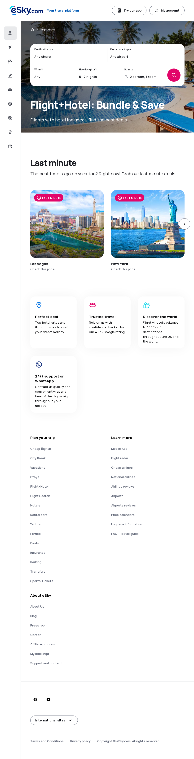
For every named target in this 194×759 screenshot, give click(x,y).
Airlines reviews (123, 486)
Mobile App (119, 448)
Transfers (37, 571)
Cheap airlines (122, 467)
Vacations (37, 467)
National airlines (123, 477)
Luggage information (126, 524)
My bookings (39, 654)
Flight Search (40, 496)
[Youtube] (48, 699)
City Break (38, 458)
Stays (34, 477)
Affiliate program (42, 644)
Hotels (35, 505)
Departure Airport (121, 49)
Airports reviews (123, 505)
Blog (33, 616)
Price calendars (123, 515)
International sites (50, 720)
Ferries (35, 534)
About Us (37, 606)
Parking (35, 562)
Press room (38, 625)
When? (38, 69)
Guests (128, 69)
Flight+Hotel (39, 486)
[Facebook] (35, 699)
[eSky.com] (32, 29)
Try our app (132, 10)
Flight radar (119, 458)
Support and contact (46, 663)
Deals (34, 543)
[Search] (174, 75)
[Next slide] (184, 224)
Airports (117, 496)
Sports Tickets (41, 581)
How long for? (88, 69)
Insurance (37, 552)
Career (35, 635)
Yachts (35, 524)
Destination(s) (43, 49)
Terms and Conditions (47, 741)
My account (170, 10)
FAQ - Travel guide (125, 534)
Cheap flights (40, 448)
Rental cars (39, 515)
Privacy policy (80, 741)
